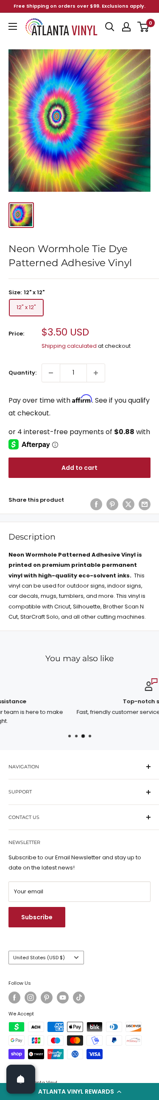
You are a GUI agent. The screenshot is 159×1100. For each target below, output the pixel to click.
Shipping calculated (69, 346)
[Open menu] (12, 26)
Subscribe (37, 917)
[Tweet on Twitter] (128, 504)
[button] (79, 1091)
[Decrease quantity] (51, 373)
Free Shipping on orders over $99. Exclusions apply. (79, 6)
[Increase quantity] (96, 373)
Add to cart (79, 467)
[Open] (20, 1079)
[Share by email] (145, 504)
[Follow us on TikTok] (79, 997)
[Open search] (109, 26)
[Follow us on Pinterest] (47, 997)
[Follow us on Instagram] (30, 997)
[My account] (126, 26)
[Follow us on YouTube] (63, 997)
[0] (143, 27)
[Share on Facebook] (96, 504)
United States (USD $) (39, 957)
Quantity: (22, 373)
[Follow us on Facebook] (14, 997)
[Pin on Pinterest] (112, 504)
